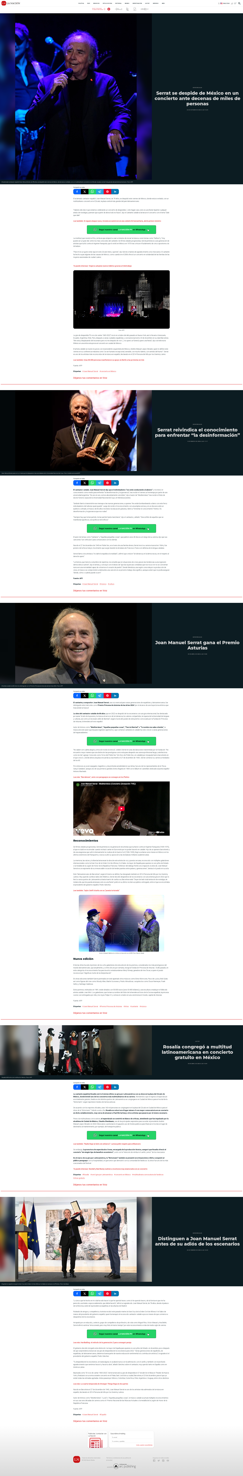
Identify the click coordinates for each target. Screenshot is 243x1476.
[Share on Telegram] (100, 191)
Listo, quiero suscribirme (144, 1445)
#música (103, 584)
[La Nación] (11, 3)
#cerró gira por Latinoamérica (101, 1175)
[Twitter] (158, 1460)
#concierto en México (108, 371)
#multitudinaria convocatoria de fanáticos (147, 1175)
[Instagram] (163, 1460)
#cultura (111, 584)
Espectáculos (197, 87)
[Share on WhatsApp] (92, 191)
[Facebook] (154, 1460)
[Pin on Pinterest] (107, 191)
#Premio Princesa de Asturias (111, 1006)
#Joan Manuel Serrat (90, 371)
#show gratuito (79, 1178)
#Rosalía (85, 1175)
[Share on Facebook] (77, 191)
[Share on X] (84, 191)
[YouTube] (167, 1460)
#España (103, 1415)
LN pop (197, 1041)
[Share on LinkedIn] (115, 191)
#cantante (134, 1006)
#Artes (126, 1006)
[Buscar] (239, 3)
